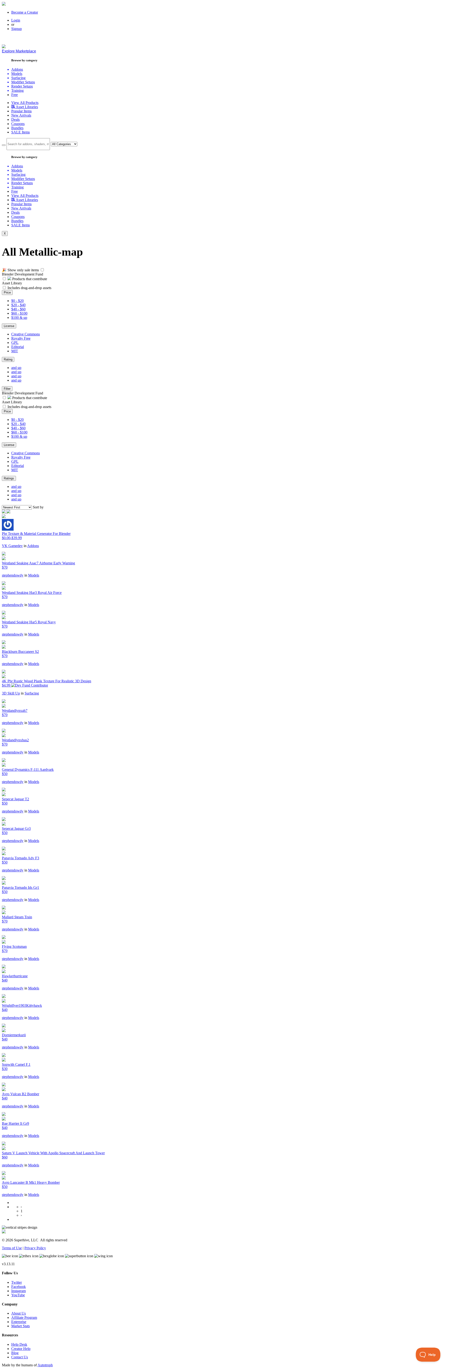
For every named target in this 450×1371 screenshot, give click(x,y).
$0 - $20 (17, 301)
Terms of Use (12, 1248)
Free (14, 95)
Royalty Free (20, 338)
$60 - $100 (19, 313)
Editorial (17, 347)
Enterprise (18, 1322)
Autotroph (45, 1365)
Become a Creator (24, 12)
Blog (15, 1353)
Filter (7, 388)
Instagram (18, 1291)
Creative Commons (25, 334)
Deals (15, 119)
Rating (8, 359)
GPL (15, 343)
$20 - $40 (18, 305)
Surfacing (32, 693)
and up (16, 368)
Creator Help (20, 1349)
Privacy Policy (35, 1248)
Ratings (9, 478)
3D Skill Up (11, 693)
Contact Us (19, 1357)
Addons (33, 546)
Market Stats (20, 1326)
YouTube (18, 1295)
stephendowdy (12, 575)
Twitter (16, 1282)
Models (33, 575)
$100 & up (19, 318)
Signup (16, 29)
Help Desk (19, 1344)
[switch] (42, 269)
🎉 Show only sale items (20, 270)
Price (7, 292)
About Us (18, 1313)
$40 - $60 (18, 309)
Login (15, 20)
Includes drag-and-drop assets (29, 288)
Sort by (38, 507)
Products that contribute (29, 279)
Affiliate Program (24, 1318)
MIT (14, 351)
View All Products (24, 103)
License (9, 326)
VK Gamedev (12, 546)
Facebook (18, 1287)
